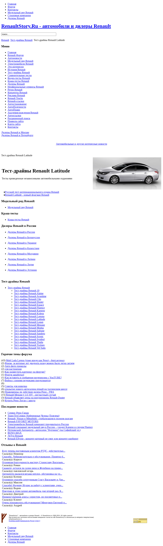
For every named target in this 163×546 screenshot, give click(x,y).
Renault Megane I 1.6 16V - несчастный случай (31, 394)
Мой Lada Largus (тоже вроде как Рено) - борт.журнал (35, 360)
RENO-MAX (15, 433)
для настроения (13, 369)
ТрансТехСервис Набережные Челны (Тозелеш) (33, 415)
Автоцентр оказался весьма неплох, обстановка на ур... (32, 474)
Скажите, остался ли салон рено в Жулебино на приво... (32, 468)
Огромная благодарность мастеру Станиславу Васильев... (33, 462)
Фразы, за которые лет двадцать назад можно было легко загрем (39, 363)
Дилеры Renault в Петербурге (17, 135)
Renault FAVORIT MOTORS (23, 421)
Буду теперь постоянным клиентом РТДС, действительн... (33, 451)
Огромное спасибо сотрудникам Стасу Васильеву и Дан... (33, 479)
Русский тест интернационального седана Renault (32, 192)
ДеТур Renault (15, 435)
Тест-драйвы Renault (21, 40)
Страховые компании (19, 15)
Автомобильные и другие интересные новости (81, 144)
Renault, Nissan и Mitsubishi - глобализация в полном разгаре (40, 418)
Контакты (13, 9)
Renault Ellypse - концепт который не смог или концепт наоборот (43, 438)
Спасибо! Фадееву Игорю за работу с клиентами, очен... (32, 485)
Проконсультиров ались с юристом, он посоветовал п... (32, 496)
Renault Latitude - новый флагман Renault (27, 195)
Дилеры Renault (16, 18)
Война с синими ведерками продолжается (27, 380)
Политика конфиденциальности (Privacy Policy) (24, 521)
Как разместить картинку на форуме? (25, 371)
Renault (5, 40)
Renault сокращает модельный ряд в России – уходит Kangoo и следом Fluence (50, 427)
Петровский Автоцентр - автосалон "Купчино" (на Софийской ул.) (44, 430)
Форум (11, 6)
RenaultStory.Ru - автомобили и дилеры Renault (56, 26)
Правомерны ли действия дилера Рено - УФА (29, 392)
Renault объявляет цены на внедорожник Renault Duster (35, 397)
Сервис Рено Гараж (18, 412)
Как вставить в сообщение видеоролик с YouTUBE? (33, 377)
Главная (12, 4)
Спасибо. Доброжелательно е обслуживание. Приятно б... (33, 456)
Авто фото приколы (15, 366)
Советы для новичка (16, 386)
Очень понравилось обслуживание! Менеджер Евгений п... (34, 502)
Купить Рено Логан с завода (20, 400)
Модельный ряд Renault (20, 12)
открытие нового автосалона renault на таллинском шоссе (36, 389)
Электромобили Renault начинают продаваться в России (38, 424)
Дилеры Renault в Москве (15, 132)
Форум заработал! (14, 374)
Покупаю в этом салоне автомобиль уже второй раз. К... (32, 491)
